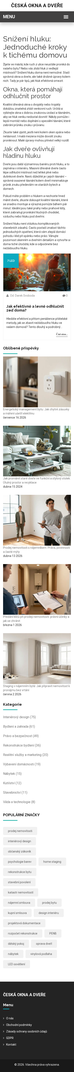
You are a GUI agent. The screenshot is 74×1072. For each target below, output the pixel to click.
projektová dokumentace (24, 923)
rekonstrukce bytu (19, 872)
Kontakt (11, 1044)
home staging (52, 861)
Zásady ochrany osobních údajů (26, 1031)
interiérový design (19, 841)
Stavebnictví (15, 792)
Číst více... (62, 334)
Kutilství (12, 783)
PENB (53, 933)
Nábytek (12, 774)
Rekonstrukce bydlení (22, 745)
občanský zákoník (19, 851)
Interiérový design (19, 717)
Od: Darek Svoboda (22, 295)
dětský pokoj (16, 943)
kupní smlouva (17, 913)
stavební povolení (19, 882)
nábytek (13, 954)
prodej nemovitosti (20, 831)
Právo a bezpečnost (21, 736)
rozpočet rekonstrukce (22, 933)
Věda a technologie (19, 802)
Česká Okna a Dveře (37, 5)
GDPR (10, 1038)
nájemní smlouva (19, 902)
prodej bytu (49, 902)
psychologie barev (19, 861)
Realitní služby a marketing (25, 755)
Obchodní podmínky (19, 1024)
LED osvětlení (16, 964)
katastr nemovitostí (20, 892)
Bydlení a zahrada (19, 726)
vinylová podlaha (41, 954)
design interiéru (49, 913)
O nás (10, 1018)
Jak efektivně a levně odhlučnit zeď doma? (35, 308)
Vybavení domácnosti (21, 764)
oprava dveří (44, 943)
